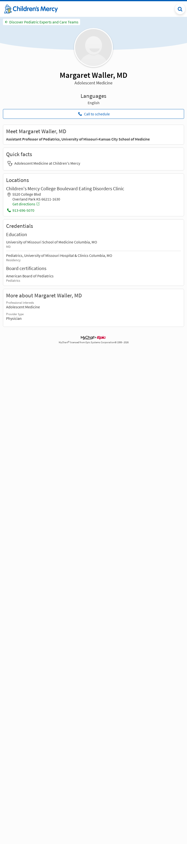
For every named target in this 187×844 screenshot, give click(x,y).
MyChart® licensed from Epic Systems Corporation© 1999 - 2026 (94, 342)
